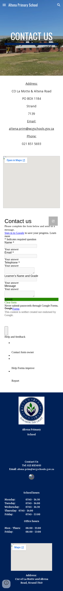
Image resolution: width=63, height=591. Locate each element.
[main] (31, 37)
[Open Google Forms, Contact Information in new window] (53, 221)
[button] (4, 5)
